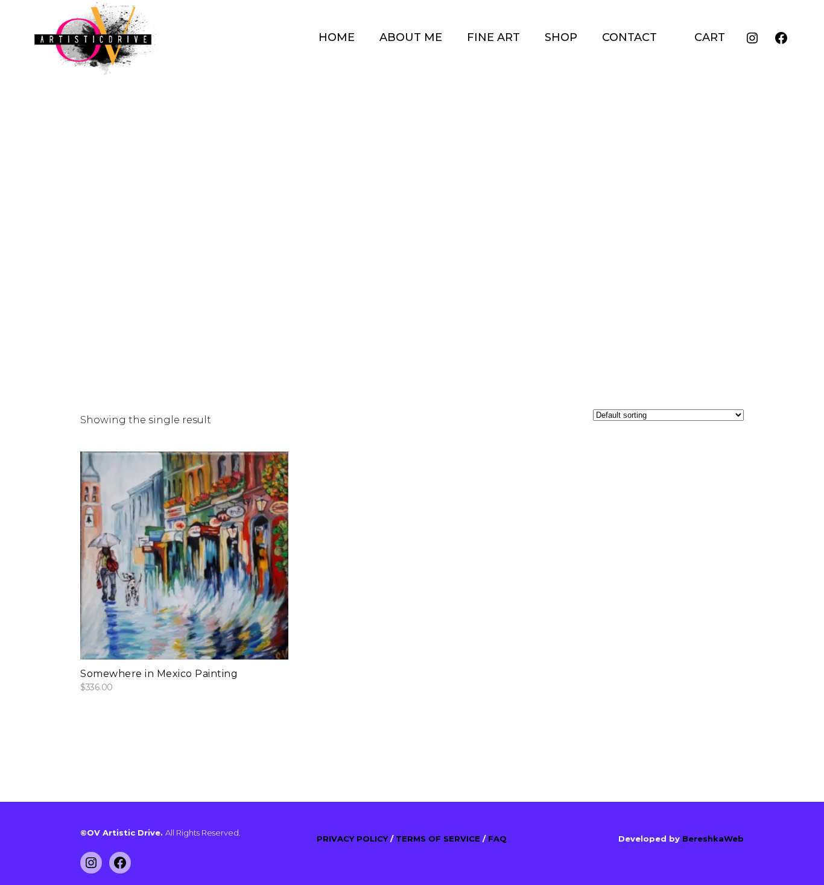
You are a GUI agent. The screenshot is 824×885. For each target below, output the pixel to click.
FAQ (497, 838)
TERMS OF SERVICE (439, 838)
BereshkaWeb (713, 838)
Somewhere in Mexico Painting (159, 673)
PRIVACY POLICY (353, 838)
